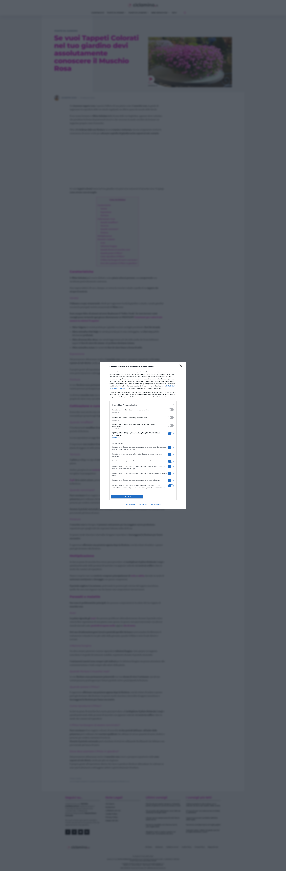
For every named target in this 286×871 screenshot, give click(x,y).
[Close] (182, 367)
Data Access (143, 504)
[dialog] (143, 435)
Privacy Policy (156, 504)
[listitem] (143, 405)
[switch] (171, 409)
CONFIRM (127, 496)
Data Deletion (130, 504)
